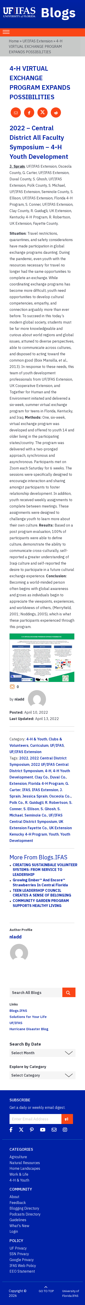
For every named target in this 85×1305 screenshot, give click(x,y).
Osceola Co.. (60, 796)
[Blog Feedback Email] (54, 1130)
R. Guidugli (34, 802)
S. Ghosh (48, 809)
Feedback (18, 1202)
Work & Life (19, 1174)
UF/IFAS (57, 745)
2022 (23, 758)
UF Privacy (18, 1248)
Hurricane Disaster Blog (29, 1029)
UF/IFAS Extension (37, 41)
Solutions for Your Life (28, 1016)
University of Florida (70, 1293)
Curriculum (39, 745)
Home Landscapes (25, 1168)
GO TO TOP (46, 1291)
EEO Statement (22, 1271)
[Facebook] (11, 1130)
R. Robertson (56, 802)
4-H (48, 770)
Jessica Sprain (35, 796)
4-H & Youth (36, 739)
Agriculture (18, 1157)
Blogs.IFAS (18, 1010)
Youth (54, 834)
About (14, 1196)
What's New (19, 1225)
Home (14, 41)
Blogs (58, 12)
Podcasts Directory (25, 1214)
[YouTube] (42, 1130)
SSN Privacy (19, 1254)
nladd (16, 937)
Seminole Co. (35, 815)
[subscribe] (66, 1119)
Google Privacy (22, 1259)
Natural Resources (25, 1162)
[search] (68, 992)
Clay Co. (42, 777)
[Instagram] (65, 1130)
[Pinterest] (32, 1130)
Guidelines (18, 1220)
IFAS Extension (45, 790)
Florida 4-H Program (46, 783)
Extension (18, 783)
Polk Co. (17, 802)
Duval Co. (58, 777)
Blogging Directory (24, 1208)
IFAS (26, 790)
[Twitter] (21, 1130)
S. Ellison (31, 809)
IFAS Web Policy (23, 1265)
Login (14, 1231)
